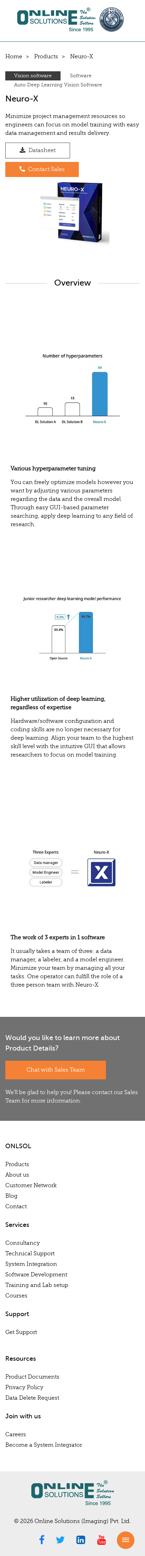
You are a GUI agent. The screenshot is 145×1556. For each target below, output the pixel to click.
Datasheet (41, 150)
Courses (16, 1296)
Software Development (36, 1274)
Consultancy (22, 1243)
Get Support (21, 1332)
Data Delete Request (32, 1398)
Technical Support (30, 1253)
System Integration (31, 1264)
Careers (15, 1434)
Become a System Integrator (43, 1445)
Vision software (33, 75)
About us (17, 1175)
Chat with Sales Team (55, 1070)
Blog (11, 1196)
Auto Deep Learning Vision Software (58, 84)
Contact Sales (46, 169)
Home (13, 56)
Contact (16, 1206)
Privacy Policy (24, 1387)
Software (81, 75)
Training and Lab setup (36, 1285)
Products (46, 56)
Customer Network (31, 1185)
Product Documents (32, 1377)
